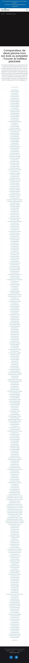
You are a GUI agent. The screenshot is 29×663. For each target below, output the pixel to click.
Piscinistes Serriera (15, 471)
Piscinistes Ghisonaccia (15, 263)
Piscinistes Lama (15, 281)
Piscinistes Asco (15, 124)
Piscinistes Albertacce (15, 100)
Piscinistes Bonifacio (15, 148)
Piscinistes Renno (15, 442)
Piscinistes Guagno (15, 276)
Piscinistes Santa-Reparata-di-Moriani (15, 522)
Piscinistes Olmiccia (15, 354)
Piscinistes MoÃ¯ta (15, 316)
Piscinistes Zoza (15, 590)
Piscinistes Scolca (15, 464)
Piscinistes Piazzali (15, 387)
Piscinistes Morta (15, 625)
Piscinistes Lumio (15, 303)
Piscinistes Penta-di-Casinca (15, 374)
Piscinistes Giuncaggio (15, 268)
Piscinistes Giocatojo (15, 266)
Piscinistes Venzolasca (15, 560)
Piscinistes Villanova (15, 572)
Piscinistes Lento (15, 286)
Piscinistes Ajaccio (15, 95)
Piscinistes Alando (15, 96)
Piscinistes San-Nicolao (15, 516)
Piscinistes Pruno (15, 432)
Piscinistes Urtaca (15, 546)
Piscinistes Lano (15, 283)
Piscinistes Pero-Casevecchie (15, 379)
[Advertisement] (14, 31)
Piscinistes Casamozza (15, 619)
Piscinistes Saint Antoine (15, 635)
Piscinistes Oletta (15, 346)
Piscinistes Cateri (15, 209)
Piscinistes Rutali (15, 452)
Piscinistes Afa (15, 90)
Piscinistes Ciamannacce (15, 218)
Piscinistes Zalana (15, 579)
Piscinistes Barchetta (15, 615)
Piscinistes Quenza (15, 436)
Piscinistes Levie (15, 289)
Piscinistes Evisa (15, 243)
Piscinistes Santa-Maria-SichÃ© (15, 514)
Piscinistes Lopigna (15, 293)
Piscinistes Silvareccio (15, 472)
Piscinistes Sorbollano (15, 481)
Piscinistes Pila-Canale (15, 411)
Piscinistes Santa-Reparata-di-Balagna (15, 521)
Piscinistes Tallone (15, 527)
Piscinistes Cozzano (15, 233)
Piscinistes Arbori (15, 118)
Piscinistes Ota (15, 364)
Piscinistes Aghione (15, 91)
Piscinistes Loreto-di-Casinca (15, 294)
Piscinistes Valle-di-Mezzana (15, 551)
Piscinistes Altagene (15, 106)
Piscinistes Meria (15, 313)
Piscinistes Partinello (15, 371)
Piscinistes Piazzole (15, 389)
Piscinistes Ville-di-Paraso (15, 574)
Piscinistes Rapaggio (15, 439)
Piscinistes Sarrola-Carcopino (15, 459)
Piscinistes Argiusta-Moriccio (15, 121)
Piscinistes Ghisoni (15, 264)
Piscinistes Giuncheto (15, 269)
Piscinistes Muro (15, 328)
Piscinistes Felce (15, 246)
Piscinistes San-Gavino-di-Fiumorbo (15, 594)
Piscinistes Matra (15, 308)
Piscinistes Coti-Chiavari (15, 231)
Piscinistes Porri (15, 426)
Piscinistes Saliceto (15, 456)
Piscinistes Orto (15, 361)
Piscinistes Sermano (15, 466)
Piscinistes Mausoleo (15, 309)
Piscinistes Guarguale (15, 278)
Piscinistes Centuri (15, 213)
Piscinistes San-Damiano (15, 492)
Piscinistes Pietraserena (15, 401)
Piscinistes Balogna (15, 133)
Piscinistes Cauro (15, 211)
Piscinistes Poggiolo (15, 417)
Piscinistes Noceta (15, 334)
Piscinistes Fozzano (15, 256)
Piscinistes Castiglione (15, 204)
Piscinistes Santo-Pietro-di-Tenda (15, 517)
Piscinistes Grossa (15, 273)
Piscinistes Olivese (15, 347)
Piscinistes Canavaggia (15, 173)
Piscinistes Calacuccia (15, 154)
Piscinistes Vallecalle (15, 547)
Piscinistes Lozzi (15, 298)
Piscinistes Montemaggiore (15, 614)
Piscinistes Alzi (15, 108)
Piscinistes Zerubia (15, 580)
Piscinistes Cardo (15, 617)
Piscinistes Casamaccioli (15, 194)
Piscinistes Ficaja (15, 249)
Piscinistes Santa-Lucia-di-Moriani (15, 507)
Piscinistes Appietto (15, 115)
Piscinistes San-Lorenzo (15, 502)
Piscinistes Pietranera (15, 627)
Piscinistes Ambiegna (15, 110)
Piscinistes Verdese (15, 562)
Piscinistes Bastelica (15, 134)
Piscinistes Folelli (15, 622)
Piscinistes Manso (15, 304)
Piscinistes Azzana (15, 131)
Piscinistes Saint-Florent (15, 494)
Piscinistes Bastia (15, 136)
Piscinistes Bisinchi (15, 144)
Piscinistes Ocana (15, 341)
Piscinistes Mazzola (15, 311)
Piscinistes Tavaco (15, 532)
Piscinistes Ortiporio (15, 359)
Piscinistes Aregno (15, 120)
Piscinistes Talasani (15, 526)
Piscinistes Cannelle (15, 174)
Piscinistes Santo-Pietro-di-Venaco (15, 519)
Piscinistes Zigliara (15, 585)
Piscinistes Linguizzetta (15, 291)
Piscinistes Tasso (15, 531)
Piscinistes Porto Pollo (15, 609)
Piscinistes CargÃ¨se (15, 181)
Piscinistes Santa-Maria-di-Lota (15, 509)
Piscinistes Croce (15, 236)
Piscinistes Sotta (15, 486)
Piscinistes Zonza (15, 589)
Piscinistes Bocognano (15, 146)
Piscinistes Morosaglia (15, 324)
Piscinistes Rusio (15, 451)
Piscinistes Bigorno (15, 139)
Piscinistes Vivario (15, 575)
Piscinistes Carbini (15, 176)
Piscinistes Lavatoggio (15, 284)
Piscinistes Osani (15, 362)
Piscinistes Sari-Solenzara (15, 457)
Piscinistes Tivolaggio (15, 536)
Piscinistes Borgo (15, 149)
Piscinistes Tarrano (15, 529)
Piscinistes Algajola (15, 105)
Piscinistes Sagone (15, 612)
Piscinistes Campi (15, 164)
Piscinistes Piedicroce (15, 392)
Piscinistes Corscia (15, 228)
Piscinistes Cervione (15, 214)
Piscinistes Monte (15, 321)
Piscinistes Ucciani (15, 542)
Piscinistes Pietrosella (15, 404)
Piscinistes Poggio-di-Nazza (15, 416)
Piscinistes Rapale (15, 441)
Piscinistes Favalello (15, 244)
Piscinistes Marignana (15, 306)
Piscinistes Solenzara (15, 602)
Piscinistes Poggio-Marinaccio (15, 419)
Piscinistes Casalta (15, 193)
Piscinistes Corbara (15, 224)
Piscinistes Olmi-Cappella (15, 352)
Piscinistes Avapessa (15, 128)
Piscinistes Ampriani (15, 111)
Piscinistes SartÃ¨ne (15, 461)
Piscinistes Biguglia (15, 141)
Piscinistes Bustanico (15, 153)
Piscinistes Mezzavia (15, 600)
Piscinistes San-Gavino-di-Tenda (15, 497)
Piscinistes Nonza (15, 336)
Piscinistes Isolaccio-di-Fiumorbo (15, 279)
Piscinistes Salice (15, 454)
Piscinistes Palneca (15, 367)
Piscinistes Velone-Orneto (15, 555)
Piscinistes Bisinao (15, 610)
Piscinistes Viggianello (15, 570)
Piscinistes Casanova (15, 196)
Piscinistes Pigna (15, 409)
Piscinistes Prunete (15, 632)
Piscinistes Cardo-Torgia (15, 179)
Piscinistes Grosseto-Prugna (15, 274)
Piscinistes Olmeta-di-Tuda (15, 349)
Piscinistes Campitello (15, 168)
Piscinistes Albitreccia (15, 101)
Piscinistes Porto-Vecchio (15, 427)
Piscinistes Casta (15, 620)
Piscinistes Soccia (15, 476)
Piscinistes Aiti (15, 93)
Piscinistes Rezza (15, 444)
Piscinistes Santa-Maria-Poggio (15, 512)
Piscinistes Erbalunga (15, 607)
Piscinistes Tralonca (15, 541)
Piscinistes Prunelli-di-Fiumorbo (15, 431)
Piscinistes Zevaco (15, 582)
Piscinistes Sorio (15, 484)
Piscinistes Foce (15, 251)
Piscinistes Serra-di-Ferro (15, 467)
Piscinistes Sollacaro (15, 479)
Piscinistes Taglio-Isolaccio (15, 524)
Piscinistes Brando (15, 151)
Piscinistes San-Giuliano (15, 501)
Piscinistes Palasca (15, 366)
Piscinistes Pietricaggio (15, 402)
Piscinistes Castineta (15, 206)
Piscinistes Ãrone (15, 241)
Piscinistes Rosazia (15, 447)
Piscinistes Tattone (15, 637)
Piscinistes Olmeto (15, 351)
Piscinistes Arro (15, 123)
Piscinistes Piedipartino (15, 396)
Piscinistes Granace (15, 271)
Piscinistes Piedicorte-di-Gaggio (15, 391)
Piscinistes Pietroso (15, 406)
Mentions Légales (10, 651)
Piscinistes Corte (15, 229)
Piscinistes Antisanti (15, 113)
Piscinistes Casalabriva (15, 191)
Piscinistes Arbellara (15, 116)
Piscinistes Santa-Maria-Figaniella (15, 511)
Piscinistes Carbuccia (15, 178)
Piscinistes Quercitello (15, 437)
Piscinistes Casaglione (15, 189)
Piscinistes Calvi (15, 159)
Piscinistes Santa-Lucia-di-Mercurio (15, 506)
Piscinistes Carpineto (15, 184)
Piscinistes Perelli (15, 376)
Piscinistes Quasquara (15, 434)
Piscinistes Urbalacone (15, 544)
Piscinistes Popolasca (15, 424)
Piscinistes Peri (15, 377)
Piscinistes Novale (15, 338)
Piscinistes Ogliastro (15, 344)
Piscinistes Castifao (15, 203)
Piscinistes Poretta (15, 630)
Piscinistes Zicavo (15, 584)
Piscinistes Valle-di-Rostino (15, 552)
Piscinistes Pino (15, 412)
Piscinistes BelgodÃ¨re (15, 138)
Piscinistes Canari (15, 171)
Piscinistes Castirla (15, 208)
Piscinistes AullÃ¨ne (15, 126)
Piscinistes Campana (15, 163)
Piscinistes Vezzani (15, 567)
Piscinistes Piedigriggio (15, 394)
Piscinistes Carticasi (15, 186)
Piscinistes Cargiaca (15, 183)
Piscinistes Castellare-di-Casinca (15, 199)
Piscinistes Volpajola (15, 577)
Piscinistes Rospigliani (15, 449)
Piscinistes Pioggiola (15, 414)
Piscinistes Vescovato (15, 565)
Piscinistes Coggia (15, 219)
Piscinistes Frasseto (15, 258)
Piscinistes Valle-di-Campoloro (15, 549)
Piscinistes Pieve (15, 407)
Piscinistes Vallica (15, 554)
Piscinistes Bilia (15, 143)
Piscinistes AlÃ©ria (15, 103)
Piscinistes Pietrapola (15, 629)
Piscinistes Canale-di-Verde (15, 169)
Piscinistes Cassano (15, 198)
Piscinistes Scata (15, 462)
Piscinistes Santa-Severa (15, 634)
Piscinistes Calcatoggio (15, 156)
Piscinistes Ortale (15, 357)
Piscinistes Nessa (15, 331)
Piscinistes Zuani (15, 592)
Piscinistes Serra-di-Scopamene (15, 469)
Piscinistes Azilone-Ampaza (15, 129)
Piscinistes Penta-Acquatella (15, 372)
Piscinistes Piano (15, 386)
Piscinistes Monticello (15, 323)
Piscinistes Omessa (15, 356)
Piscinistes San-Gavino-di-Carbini (15, 496)
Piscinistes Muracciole (15, 326)
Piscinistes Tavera (15, 534)
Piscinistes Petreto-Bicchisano (15, 381)
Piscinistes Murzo (15, 329)
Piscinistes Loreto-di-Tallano (15, 296)
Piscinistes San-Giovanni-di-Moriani (15, 499)
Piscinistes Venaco (15, 557)
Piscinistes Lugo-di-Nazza (15, 301)
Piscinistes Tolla (15, 537)
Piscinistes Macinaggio (15, 604)
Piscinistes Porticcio (15, 599)
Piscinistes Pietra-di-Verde (15, 399)
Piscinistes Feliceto (15, 248)
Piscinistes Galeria (15, 261)
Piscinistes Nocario (15, 333)
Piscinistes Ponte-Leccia (15, 605)
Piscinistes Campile (15, 166)
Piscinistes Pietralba (15, 397)
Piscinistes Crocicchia (15, 238)
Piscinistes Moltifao (15, 318)
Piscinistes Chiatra (15, 216)
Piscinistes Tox (15, 539)
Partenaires (20, 651)
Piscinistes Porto (15, 597)
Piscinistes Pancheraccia (15, 369)
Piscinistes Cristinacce (15, 234)
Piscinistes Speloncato (15, 489)
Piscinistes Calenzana (15, 158)
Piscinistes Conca (15, 223)
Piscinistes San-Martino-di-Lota (15, 504)
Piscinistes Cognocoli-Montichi (15, 221)
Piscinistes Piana (15, 382)
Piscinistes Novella (15, 339)
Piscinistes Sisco (15, 474)
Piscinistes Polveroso (15, 422)
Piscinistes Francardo (15, 624)
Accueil (2, 14)
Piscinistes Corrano (15, 226)
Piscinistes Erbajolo (15, 239)
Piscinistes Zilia (15, 587)
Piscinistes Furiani (15, 259)
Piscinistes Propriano (15, 429)
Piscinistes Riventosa (15, 446)
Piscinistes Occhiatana (15, 342)
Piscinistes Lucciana (15, 299)
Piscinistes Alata (15, 98)
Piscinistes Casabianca (15, 188)
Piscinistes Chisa (15, 595)
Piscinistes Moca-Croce (15, 314)
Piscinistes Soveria (15, 487)
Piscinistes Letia (15, 288)
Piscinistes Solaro (15, 477)
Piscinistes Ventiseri (15, 559)
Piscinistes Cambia (15, 161)
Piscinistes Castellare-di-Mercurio (15, 201)
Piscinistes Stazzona (15, 491)
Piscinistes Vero (15, 564)
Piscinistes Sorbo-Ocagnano (15, 482)
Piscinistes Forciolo (15, 254)
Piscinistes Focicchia (15, 253)
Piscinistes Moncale (15, 319)
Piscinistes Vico (15, 569)
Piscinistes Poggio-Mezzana (15, 421)
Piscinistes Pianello (15, 384)
